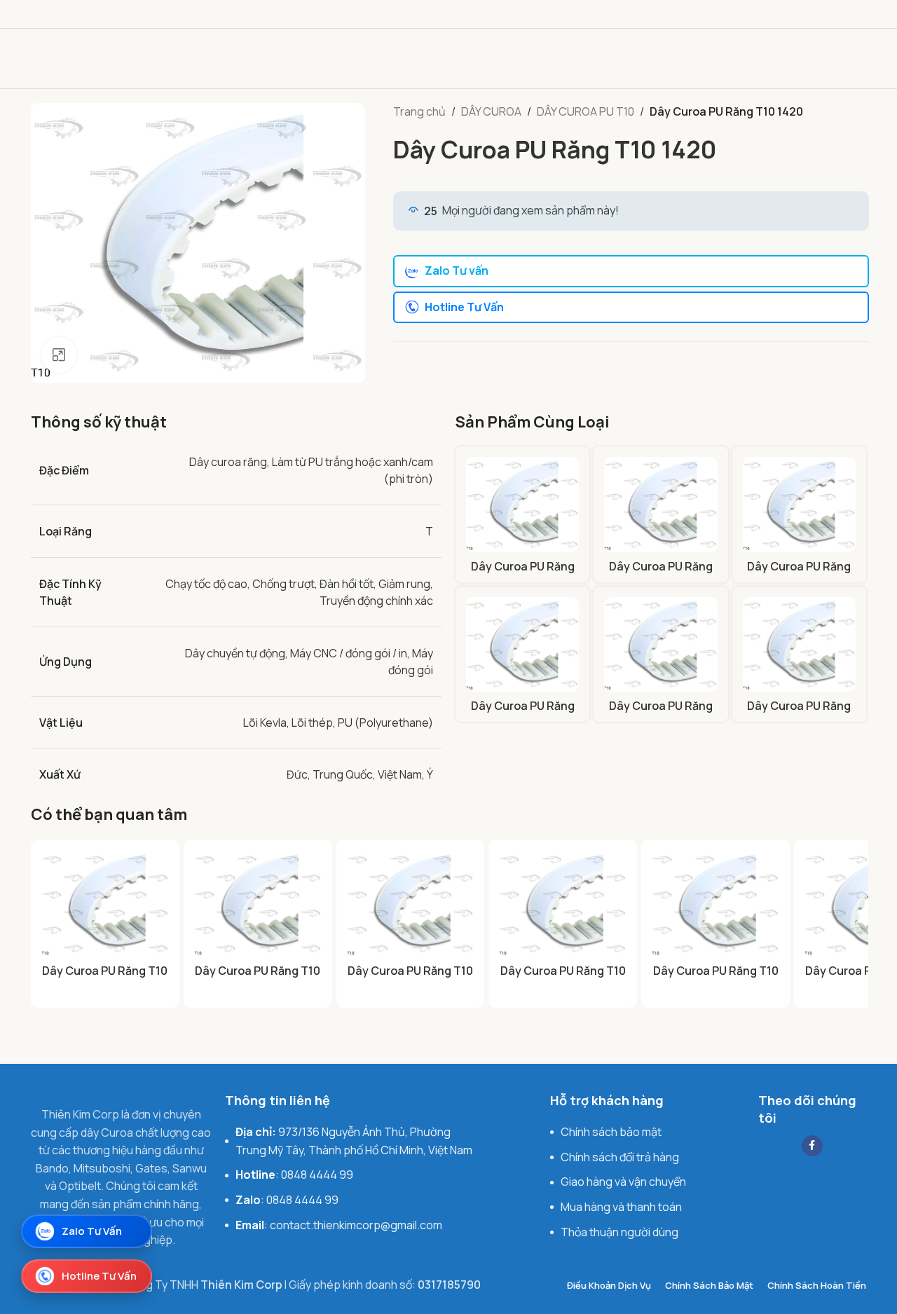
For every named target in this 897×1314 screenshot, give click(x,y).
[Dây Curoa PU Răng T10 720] (522, 644)
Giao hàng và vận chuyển (623, 1181)
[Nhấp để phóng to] (58, 354)
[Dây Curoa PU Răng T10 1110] (105, 903)
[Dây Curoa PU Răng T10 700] (799, 504)
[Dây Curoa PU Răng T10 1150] (522, 504)
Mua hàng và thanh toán (621, 1206)
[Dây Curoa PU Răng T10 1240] (410, 903)
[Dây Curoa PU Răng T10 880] (660, 644)
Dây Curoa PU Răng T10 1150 (523, 574)
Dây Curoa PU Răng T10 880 (661, 713)
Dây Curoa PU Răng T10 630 (716, 978)
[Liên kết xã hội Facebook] (812, 1145)
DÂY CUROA (491, 111)
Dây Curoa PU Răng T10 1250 (661, 574)
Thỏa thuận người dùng (619, 1232)
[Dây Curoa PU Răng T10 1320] (562, 903)
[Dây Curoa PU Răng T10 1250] (660, 504)
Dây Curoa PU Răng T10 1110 (104, 978)
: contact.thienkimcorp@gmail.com (338, 1225)
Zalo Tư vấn (456, 270)
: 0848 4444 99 (294, 1174)
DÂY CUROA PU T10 (585, 111)
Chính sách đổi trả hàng (620, 1157)
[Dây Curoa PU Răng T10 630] (715, 903)
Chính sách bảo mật (611, 1132)
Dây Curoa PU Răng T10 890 (799, 713)
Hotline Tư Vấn (464, 307)
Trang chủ (419, 111)
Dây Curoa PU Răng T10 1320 (563, 978)
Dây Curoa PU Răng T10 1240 (410, 978)
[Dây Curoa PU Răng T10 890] (799, 644)
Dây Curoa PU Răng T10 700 (799, 574)
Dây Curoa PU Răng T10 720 (523, 713)
